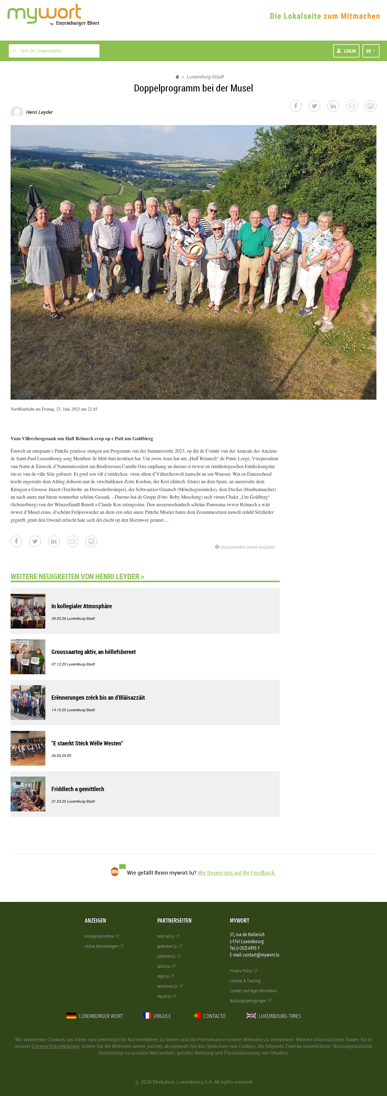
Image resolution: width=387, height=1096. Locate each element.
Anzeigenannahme (100, 936)
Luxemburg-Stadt (205, 76)
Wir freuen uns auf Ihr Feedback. (237, 872)
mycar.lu (164, 996)
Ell (69, 755)
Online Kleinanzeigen (102, 946)
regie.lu (163, 976)
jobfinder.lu (166, 956)
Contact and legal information (253, 990)
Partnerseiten (174, 920)
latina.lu (164, 966)
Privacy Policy (241, 970)
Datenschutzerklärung (55, 1046)
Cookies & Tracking (245, 980)
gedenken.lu (167, 946)
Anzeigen (95, 920)
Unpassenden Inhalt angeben (247, 547)
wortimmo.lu (167, 986)
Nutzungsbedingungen (248, 1000)
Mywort (239, 920)
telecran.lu (166, 936)
